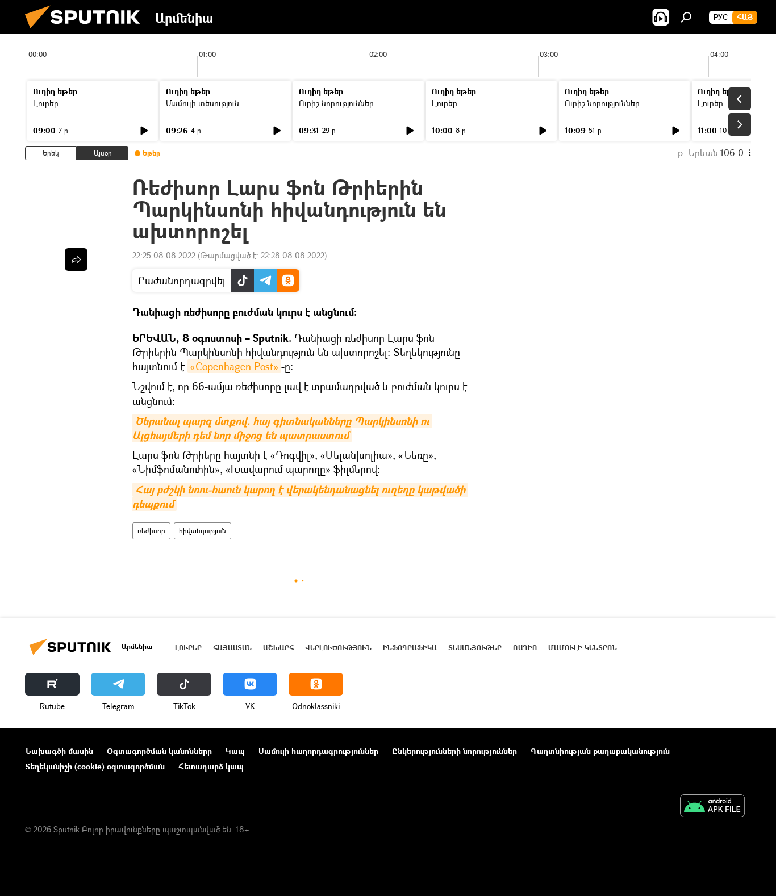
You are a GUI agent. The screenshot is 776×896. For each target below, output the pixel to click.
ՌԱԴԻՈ (525, 647)
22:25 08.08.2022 (163, 255)
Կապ (235, 751)
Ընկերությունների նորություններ (454, 751)
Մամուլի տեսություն (202, 103)
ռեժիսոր (151, 530)
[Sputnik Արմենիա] (87, 31)
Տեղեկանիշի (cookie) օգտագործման (95, 766)
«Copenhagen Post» (234, 366)
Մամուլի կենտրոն (582, 647)
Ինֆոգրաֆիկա (410, 647)
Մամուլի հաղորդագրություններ (318, 751)
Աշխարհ (278, 647)
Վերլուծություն (338, 647)
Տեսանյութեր (475, 647)
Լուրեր (46, 103)
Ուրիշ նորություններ (336, 103)
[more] (76, 259)
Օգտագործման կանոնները (159, 751)
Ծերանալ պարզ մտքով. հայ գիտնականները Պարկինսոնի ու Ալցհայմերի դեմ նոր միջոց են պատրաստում (282, 428)
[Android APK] (712, 806)
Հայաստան (232, 647)
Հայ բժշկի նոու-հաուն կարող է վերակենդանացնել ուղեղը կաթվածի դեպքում (300, 497)
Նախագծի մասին (59, 751)
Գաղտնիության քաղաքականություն (600, 751)
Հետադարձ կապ (211, 766)
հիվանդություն (202, 530)
